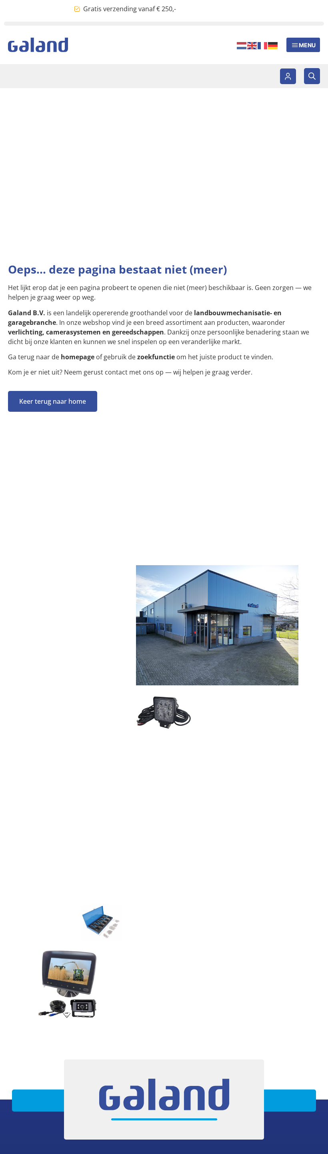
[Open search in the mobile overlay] (312, 76)
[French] (263, 45)
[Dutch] (242, 45)
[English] (252, 45)
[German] (273, 45)
